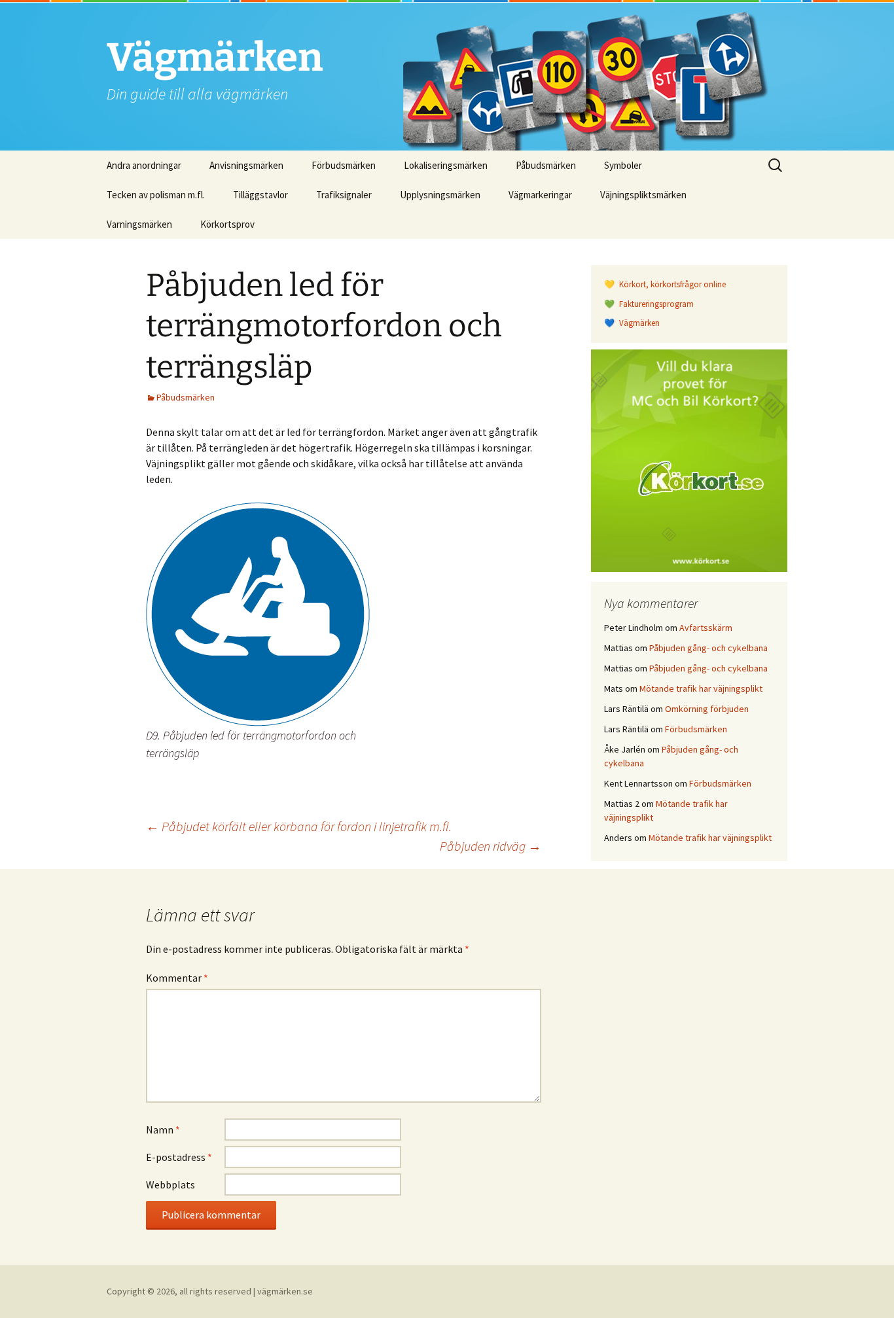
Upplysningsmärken (440, 194)
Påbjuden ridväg (490, 846)
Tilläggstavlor (260, 194)
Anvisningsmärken (246, 165)
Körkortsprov (227, 224)
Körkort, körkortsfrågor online (671, 284)
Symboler (623, 165)
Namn (163, 1129)
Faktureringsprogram (655, 304)
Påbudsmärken (546, 165)
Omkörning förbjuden (707, 709)
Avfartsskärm (705, 627)
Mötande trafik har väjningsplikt (700, 688)
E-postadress (179, 1157)
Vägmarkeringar (540, 194)
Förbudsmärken (344, 165)
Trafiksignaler (344, 194)
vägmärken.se (285, 1291)
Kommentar (177, 977)
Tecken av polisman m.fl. (156, 194)
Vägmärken (638, 323)
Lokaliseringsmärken (446, 165)
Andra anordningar (144, 165)
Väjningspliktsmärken (643, 194)
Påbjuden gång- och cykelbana (708, 648)
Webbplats (170, 1184)
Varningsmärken (139, 224)
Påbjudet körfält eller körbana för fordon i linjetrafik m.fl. (299, 826)
